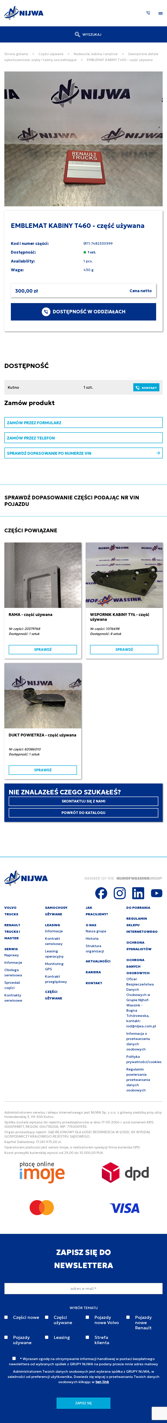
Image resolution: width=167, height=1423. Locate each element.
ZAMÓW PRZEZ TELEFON (31, 438)
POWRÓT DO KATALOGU (83, 813)
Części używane (50, 54)
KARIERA (93, 972)
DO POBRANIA (138, 908)
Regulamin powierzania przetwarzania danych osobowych (138, 1079)
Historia (92, 938)
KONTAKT (149, 388)
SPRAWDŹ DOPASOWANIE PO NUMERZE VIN (49, 453)
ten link (102, 1382)
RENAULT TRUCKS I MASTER (12, 931)
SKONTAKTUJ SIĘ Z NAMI (83, 801)
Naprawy (11, 955)
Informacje (13, 962)
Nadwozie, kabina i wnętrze (96, 54)
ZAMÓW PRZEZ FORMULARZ (34, 422)
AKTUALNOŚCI (98, 961)
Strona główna (16, 54)
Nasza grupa (96, 931)
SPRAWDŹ (43, 649)
